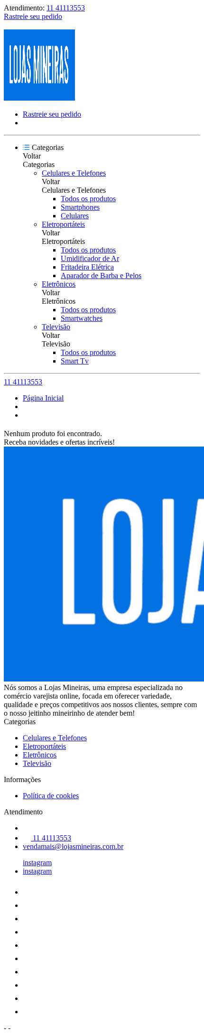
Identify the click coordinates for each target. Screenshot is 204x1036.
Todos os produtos (88, 199)
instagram (37, 863)
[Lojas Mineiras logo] (39, 98)
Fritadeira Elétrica (87, 267)
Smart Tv (75, 361)
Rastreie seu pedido (33, 16)
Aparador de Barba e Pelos (101, 275)
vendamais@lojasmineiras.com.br (73, 846)
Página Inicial (43, 398)
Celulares (75, 216)
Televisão (56, 327)
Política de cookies (51, 796)
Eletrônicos (58, 284)
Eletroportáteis (63, 224)
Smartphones (80, 207)
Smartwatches (81, 318)
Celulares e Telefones (74, 173)
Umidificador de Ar (90, 258)
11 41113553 (65, 8)
